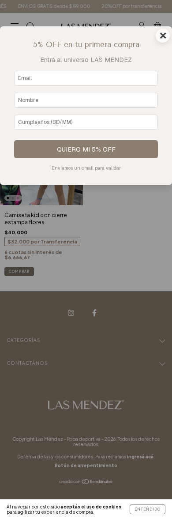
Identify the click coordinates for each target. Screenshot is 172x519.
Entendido (148, 509)
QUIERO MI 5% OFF (86, 149)
